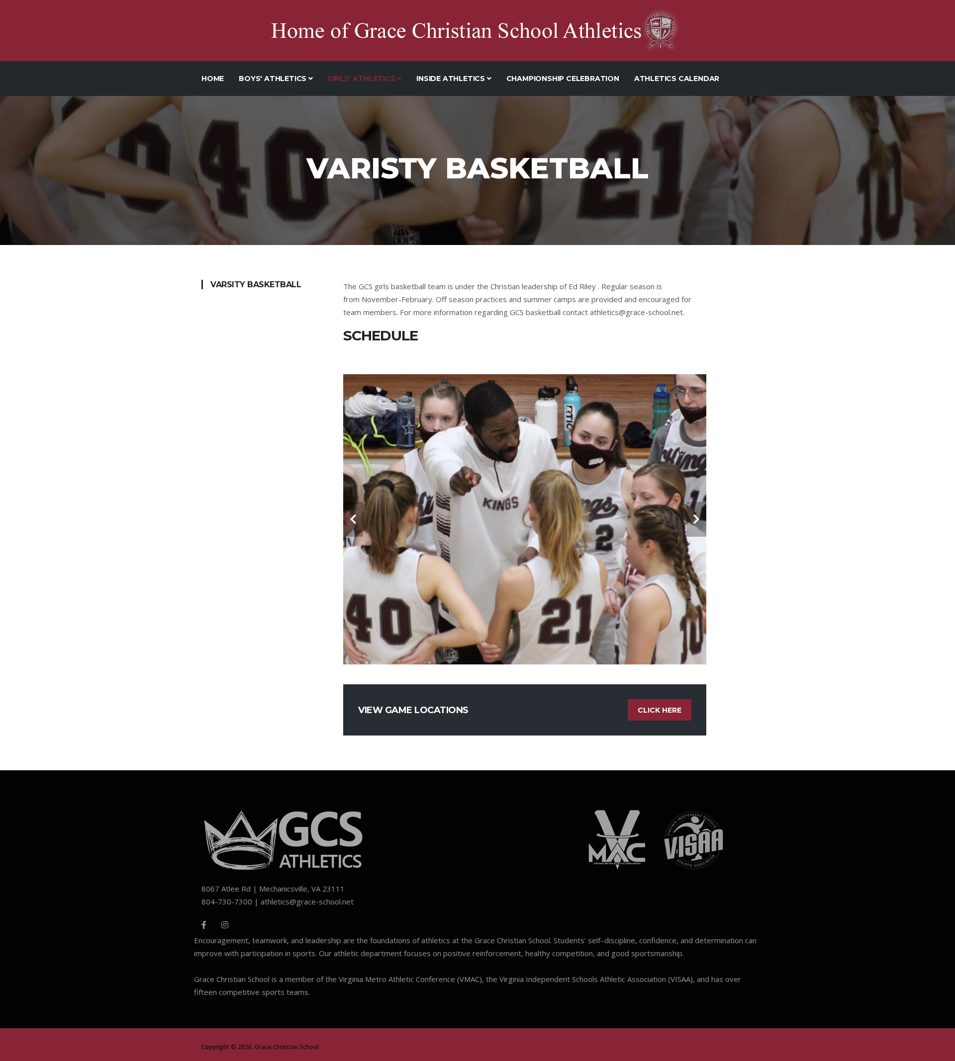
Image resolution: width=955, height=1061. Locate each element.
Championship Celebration (562, 78)
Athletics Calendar (676, 78)
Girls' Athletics (362, 78)
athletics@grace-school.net (636, 312)
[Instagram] (225, 925)
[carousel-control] (353, 519)
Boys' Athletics (273, 78)
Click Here (659, 710)
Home (212, 78)
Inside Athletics (451, 78)
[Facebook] (204, 925)
